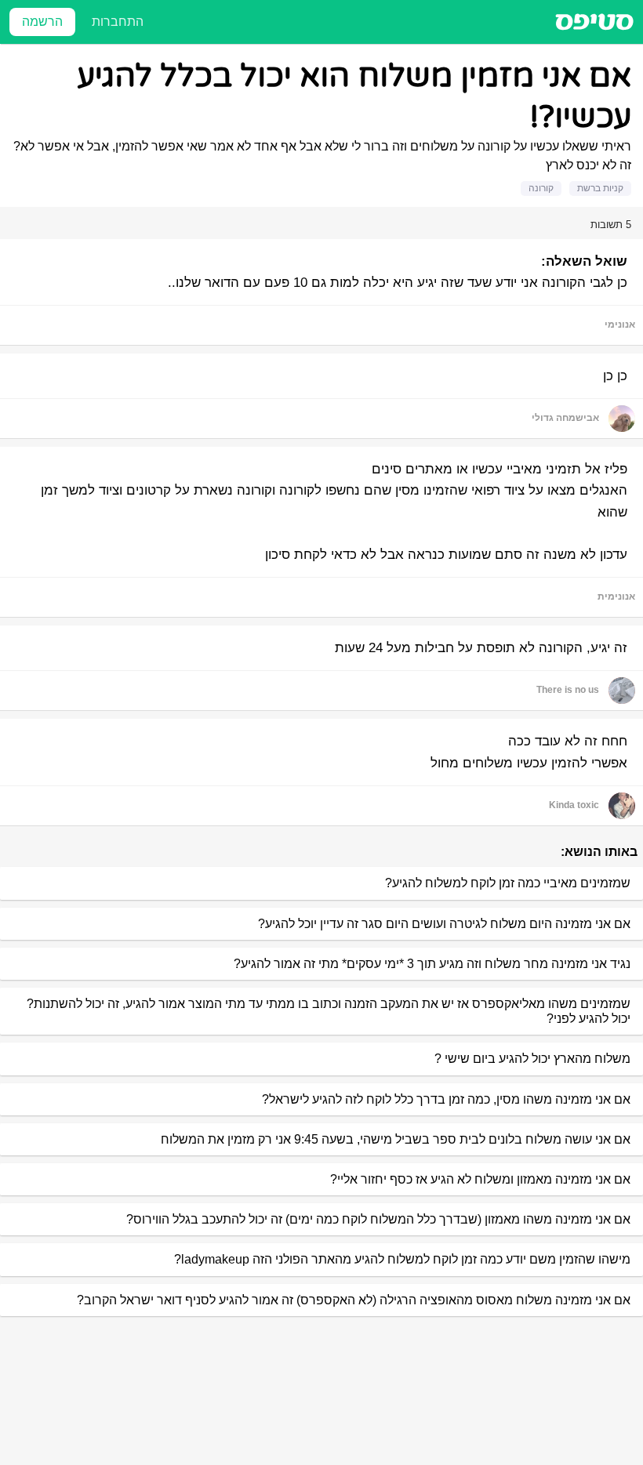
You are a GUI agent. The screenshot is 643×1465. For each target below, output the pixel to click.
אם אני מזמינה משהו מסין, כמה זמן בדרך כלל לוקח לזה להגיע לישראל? (446, 1099)
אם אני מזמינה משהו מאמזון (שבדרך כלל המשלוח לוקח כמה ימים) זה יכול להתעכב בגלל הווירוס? (378, 1219)
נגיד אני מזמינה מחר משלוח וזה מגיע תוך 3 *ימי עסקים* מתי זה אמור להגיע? (432, 963)
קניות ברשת (600, 188)
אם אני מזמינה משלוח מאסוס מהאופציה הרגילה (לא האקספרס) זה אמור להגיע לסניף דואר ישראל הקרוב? (353, 1300)
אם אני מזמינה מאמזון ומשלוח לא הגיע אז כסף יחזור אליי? (480, 1179)
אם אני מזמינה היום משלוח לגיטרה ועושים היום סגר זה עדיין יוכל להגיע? (444, 923)
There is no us (567, 689)
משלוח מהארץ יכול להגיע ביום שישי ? (532, 1058)
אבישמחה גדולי (565, 417)
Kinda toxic (574, 805)
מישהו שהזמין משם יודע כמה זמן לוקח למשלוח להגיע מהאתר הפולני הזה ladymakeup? (402, 1259)
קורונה (541, 188)
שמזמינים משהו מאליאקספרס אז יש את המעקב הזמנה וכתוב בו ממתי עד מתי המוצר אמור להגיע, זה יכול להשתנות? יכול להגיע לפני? (328, 1011)
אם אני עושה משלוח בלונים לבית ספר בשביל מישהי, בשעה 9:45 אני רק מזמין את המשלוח (395, 1139)
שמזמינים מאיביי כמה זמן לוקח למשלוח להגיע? (507, 883)
